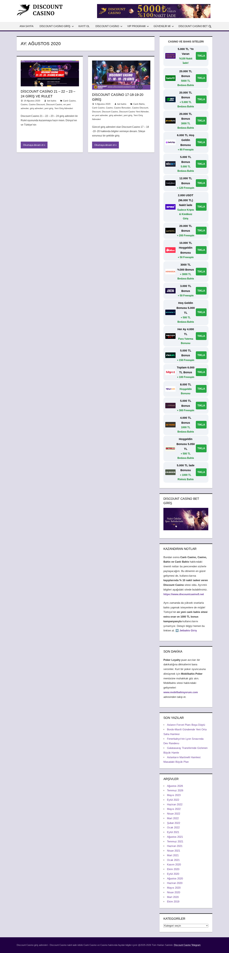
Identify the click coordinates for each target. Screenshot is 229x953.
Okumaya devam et (33, 145)
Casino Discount (37, 104)
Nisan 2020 (173, 892)
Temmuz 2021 (175, 841)
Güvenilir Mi (162, 26)
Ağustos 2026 (175, 785)
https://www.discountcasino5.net (183, 594)
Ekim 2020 (173, 869)
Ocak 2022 (173, 827)
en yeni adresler (100, 115)
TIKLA (201, 55)
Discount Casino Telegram (187, 945)
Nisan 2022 (173, 813)
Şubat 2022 (173, 823)
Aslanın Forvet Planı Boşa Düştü (186, 724)
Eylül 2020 (173, 873)
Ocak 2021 (173, 860)
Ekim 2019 (173, 901)
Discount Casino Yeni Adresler (134, 111)
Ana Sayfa (26, 26)
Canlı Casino (69, 100)
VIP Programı (136, 26)
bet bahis (51, 100)
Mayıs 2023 (174, 795)
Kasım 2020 (174, 864)
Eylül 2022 (173, 799)
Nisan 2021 (173, 850)
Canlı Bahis (139, 104)
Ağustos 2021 (175, 836)
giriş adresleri (36, 108)
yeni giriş (48, 108)
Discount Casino (107, 26)
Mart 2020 (173, 897)
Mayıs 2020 (174, 887)
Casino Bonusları (122, 107)
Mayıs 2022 (174, 809)
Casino (24, 104)
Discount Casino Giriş (55, 26)
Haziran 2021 (174, 846)
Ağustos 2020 (175, 878)
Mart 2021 (173, 855)
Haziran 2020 (174, 883)
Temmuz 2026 (175, 790)
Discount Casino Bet (193, 26)
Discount (96, 111)
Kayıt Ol (84, 26)
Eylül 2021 (173, 832)
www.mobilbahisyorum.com (180, 692)
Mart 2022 (173, 818)
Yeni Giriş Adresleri (63, 108)
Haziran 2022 (174, 804)
